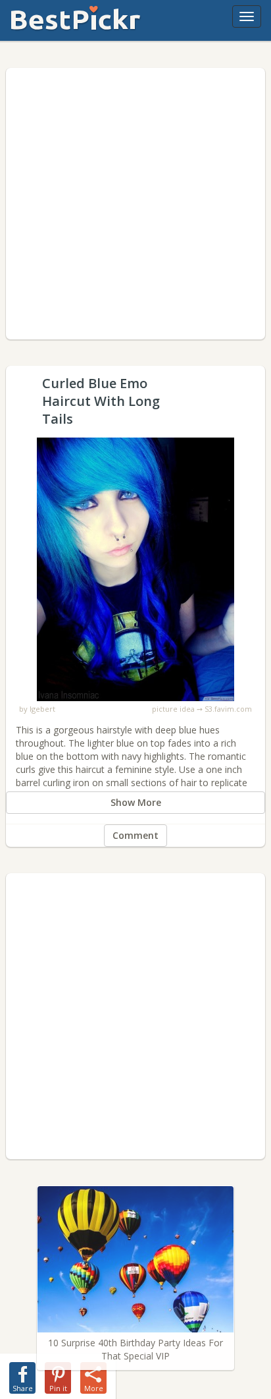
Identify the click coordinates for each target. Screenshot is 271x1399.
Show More (136, 802)
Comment (135, 835)
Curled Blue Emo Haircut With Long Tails (135, 444)
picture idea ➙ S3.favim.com (202, 709)
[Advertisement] (135, 203)
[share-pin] (58, 1375)
